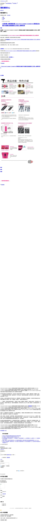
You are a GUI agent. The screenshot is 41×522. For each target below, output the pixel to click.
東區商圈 (7, 39)
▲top (1, 459)
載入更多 (2, 461)
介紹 (5, 430)
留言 (10, 454)
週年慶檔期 (2, 430)
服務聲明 (30, 508)
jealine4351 (2, 449)
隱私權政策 (26, 508)
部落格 (3, 18)
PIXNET (13, 508)
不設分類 (8, 15)
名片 (3, 19)
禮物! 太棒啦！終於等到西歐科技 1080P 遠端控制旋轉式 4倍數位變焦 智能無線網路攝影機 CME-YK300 (20, 440)
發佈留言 (2, 467)
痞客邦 (8, 454)
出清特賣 (2, 48)
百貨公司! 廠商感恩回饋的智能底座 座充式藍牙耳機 (11, 435)
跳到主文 (2, 10)
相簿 (3, 17)
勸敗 (1, 167)
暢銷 (1, 171)
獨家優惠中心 (5, 8)
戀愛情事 (8, 457)
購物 (1, 169)
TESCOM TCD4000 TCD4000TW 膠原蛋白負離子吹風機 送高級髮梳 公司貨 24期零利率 (24, 39)
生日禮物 (2, 75)
